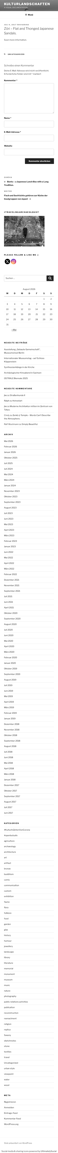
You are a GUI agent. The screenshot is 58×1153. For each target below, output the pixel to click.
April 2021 (9, 607)
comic (7, 880)
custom (7, 891)
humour (8, 941)
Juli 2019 (8, 685)
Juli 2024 (8, 469)
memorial (8, 968)
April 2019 (9, 702)
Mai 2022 (8, 557)
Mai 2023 (8, 524)
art (5, 857)
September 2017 (12, 796)
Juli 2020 (8, 630)
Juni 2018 (8, 757)
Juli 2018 (8, 752)
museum (8, 979)
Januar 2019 (10, 718)
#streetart (17, 401)
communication (11, 885)
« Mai (14, 330)
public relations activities (16, 1002)
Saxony (7, 1035)
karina (25, 25)
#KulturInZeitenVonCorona (17, 830)
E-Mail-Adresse (12, 132)
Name (7, 118)
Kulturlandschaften (27, 4)
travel (7, 1057)
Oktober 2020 (10, 613)
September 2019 (12, 674)
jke (5, 395)
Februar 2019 (10, 713)
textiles (7, 1052)
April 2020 (9, 646)
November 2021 (11, 585)
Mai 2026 (8, 441)
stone (7, 1046)
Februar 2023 (10, 541)
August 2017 (10, 802)
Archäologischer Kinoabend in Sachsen (22, 373)
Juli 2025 (8, 463)
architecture (10, 852)
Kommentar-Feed (12, 1118)
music (7, 985)
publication (9, 1007)
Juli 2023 (8, 513)
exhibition (9, 896)
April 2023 (9, 530)
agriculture (9, 841)
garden (7, 924)
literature (8, 963)
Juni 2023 (8, 519)
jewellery (8, 946)
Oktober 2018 (10, 735)
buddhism (9, 874)
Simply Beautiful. (30, 424)
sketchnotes (10, 1041)
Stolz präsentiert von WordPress (18, 1143)
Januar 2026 (10, 452)
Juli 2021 (8, 596)
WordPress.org (11, 1124)
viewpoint (8, 1074)
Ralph (6, 401)
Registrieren (10, 1102)
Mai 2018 (8, 763)
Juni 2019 (8, 691)
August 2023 (10, 507)
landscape (9, 952)
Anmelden (9, 1107)
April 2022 (9, 563)
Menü (30, 15)
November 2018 (11, 729)
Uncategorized (16, 54)
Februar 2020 (10, 657)
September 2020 (12, 618)
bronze (7, 868)
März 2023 (9, 535)
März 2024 (9, 480)
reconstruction (11, 1013)
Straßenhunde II (17, 395)
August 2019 (10, 680)
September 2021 (12, 591)
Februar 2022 (10, 574)
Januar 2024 (10, 485)
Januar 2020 (10, 663)
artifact (7, 863)
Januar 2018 (10, 779)
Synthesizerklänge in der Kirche (19, 367)
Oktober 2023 (10, 496)
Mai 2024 (8, 474)
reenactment (10, 1018)
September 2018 (12, 741)
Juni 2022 (8, 552)
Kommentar (10, 80)
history (7, 935)
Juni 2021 (8, 602)
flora (6, 907)
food (6, 918)
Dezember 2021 (11, 580)
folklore (7, 913)
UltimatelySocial (49, 1151)
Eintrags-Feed (11, 1113)
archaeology (10, 846)
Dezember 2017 (11, 785)
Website (8, 146)
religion (7, 1024)
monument (9, 974)
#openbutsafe (11, 835)
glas (6, 930)
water (7, 1079)
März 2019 (9, 707)
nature (7, 991)
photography (10, 996)
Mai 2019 (8, 696)
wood (6, 1085)
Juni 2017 (8, 813)
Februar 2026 (10, 446)
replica (7, 1029)
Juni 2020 (8, 635)
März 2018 (9, 774)
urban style (9, 1068)
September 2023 (12, 502)
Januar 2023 (10, 546)
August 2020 (10, 624)
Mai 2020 (8, 641)
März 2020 (9, 652)
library (7, 957)
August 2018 (10, 746)
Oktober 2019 (10, 668)
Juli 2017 (8, 807)
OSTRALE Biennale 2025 (16, 378)
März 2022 (9, 569)
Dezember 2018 (11, 724)
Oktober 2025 (10, 458)
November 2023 (12, 491)
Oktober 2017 (10, 791)
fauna (6, 902)
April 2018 (9, 768)
